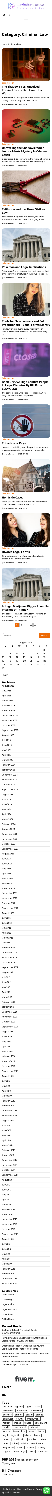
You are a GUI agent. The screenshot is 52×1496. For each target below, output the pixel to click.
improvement (19, 1427)
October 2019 (8, 1066)
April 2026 (6, 695)
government (41, 1423)
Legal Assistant (9, 1309)
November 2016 (9, 1224)
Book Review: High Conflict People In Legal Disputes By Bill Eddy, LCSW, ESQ (25, 385)
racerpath (7, 1474)
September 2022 (10, 908)
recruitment (37, 1443)
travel (32, 1451)
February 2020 (8, 1056)
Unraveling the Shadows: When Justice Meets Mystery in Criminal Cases (24, 151)
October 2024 (8, 784)
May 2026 (6, 690)
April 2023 (6, 873)
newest (6, 1439)
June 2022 (7, 923)
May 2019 (6, 1086)
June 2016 (6, 1249)
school (20, 1447)
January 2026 (8, 710)
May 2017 (6, 1194)
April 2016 (6, 1258)
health (6, 1427)
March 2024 (7, 819)
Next (35, 625)
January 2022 (8, 947)
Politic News (8, 1319)
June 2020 (7, 1036)
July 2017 (6, 1184)
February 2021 (8, 1002)
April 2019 (6, 1091)
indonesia (34, 1427)
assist (38, 1406)
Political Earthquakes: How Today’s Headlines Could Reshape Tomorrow (24, 1363)
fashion (6, 1423)
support (7, 1451)
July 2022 (6, 918)
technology (19, 1451)
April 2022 (6, 932)
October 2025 (8, 725)
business (7, 1414)
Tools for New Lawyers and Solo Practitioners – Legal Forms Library (26, 323)
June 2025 (7, 745)
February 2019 (8, 1100)
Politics (24, 1443)
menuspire (15, 1470)
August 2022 (8, 913)
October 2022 (8, 903)
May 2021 (6, 987)
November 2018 (9, 1115)
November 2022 (9, 898)
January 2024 (8, 829)
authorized (36, 1410)
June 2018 (6, 1130)
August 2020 (8, 1031)
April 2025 (6, 755)
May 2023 (6, 868)
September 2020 (10, 1026)
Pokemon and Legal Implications (24, 267)
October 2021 (8, 962)
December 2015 (9, 1278)
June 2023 (7, 863)
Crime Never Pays (14, 443)
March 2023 (7, 878)
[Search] (10, 15)
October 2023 (8, 844)
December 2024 (10, 774)
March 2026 (7, 700)
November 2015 (9, 1283)
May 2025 (6, 750)
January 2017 (8, 1214)
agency (19, 1406)
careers (19, 1414)
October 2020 (8, 1021)
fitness (27, 1423)
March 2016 (7, 1263)
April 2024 (6, 814)
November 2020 (9, 1016)
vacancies (43, 1451)
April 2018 (6, 1140)
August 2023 (8, 853)
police (15, 1443)
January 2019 (8, 1105)
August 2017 (8, 1180)
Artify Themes (12, 1492)
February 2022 (8, 942)
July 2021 (6, 977)
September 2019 (10, 1071)
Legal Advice (8, 1304)
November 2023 (9, 839)
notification (19, 1439)
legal (5, 1435)
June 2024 (7, 804)
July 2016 (6, 1244)
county (19, 1418)
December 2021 (9, 952)
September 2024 (10, 789)
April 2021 (6, 992)
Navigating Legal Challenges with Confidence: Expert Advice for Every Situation (24, 1339)
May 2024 (6, 809)
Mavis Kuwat (9, 104)
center (29, 1414)
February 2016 (8, 1268)
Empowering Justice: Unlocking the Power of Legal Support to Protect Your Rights (23, 1347)
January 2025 (8, 769)
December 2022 (9, 893)
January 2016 (8, 1273)
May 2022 (6, 927)
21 (31, 660)
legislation (16, 1435)
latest (32, 1431)
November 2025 (9, 720)
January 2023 (8, 888)
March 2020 (7, 1051)
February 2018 (8, 1150)
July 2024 (6, 799)
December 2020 (9, 1012)
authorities (22, 1410)
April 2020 (6, 1046)
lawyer (41, 1431)
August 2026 (8, 685)
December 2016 (9, 1219)
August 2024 (8, 794)
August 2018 (8, 1120)
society (41, 1447)
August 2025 (8, 735)
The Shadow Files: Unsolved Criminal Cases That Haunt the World (22, 90)
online (43, 1439)
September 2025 (10, 730)
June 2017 (6, 1189)
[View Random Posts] (4, 15)
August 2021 (7, 972)
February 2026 (8, 705)
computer (8, 1418)
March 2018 (7, 1145)
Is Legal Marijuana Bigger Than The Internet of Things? (25, 607)
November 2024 (9, 779)
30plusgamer (9, 1463)
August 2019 (8, 1076)
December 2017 (9, 1160)
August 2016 (8, 1239)
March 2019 (7, 1095)
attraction (8, 1410)
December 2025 (10, 715)
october (33, 1439)
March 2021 (7, 997)
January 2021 (8, 1007)
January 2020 (8, 1061)
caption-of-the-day (27, 1459)
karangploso (19, 1431)
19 (17, 660)
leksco (37, 1435)
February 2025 (9, 764)
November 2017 (9, 1165)
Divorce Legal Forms (16, 552)
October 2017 (8, 1170)
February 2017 (8, 1209)
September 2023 (10, 849)
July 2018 (6, 1125)
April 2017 (6, 1199)
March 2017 (7, 1204)
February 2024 (9, 824)
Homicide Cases (12, 497)
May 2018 (6, 1135)
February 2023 (8, 883)
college (39, 1414)
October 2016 (8, 1229)
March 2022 (7, 937)
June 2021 (6, 982)
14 (31, 625)
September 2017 (10, 1175)
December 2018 (9, 1110)
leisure (28, 1435)
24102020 (7, 1406)
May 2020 (6, 1041)
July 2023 (6, 858)
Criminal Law (8, 83)
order (5, 1443)
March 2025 (7, 760)
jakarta (6, 1431)
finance (17, 1423)
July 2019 (6, 1081)
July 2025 (6, 740)
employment (33, 1418)
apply (28, 1406)
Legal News (7, 1314)
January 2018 (8, 1155)
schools (30, 1447)
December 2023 (9, 834)
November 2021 (9, 957)
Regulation (8, 1447)
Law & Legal (7, 1299)
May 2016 (6, 1254)
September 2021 (10, 967)
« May (5, 674)
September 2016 (10, 1234)
